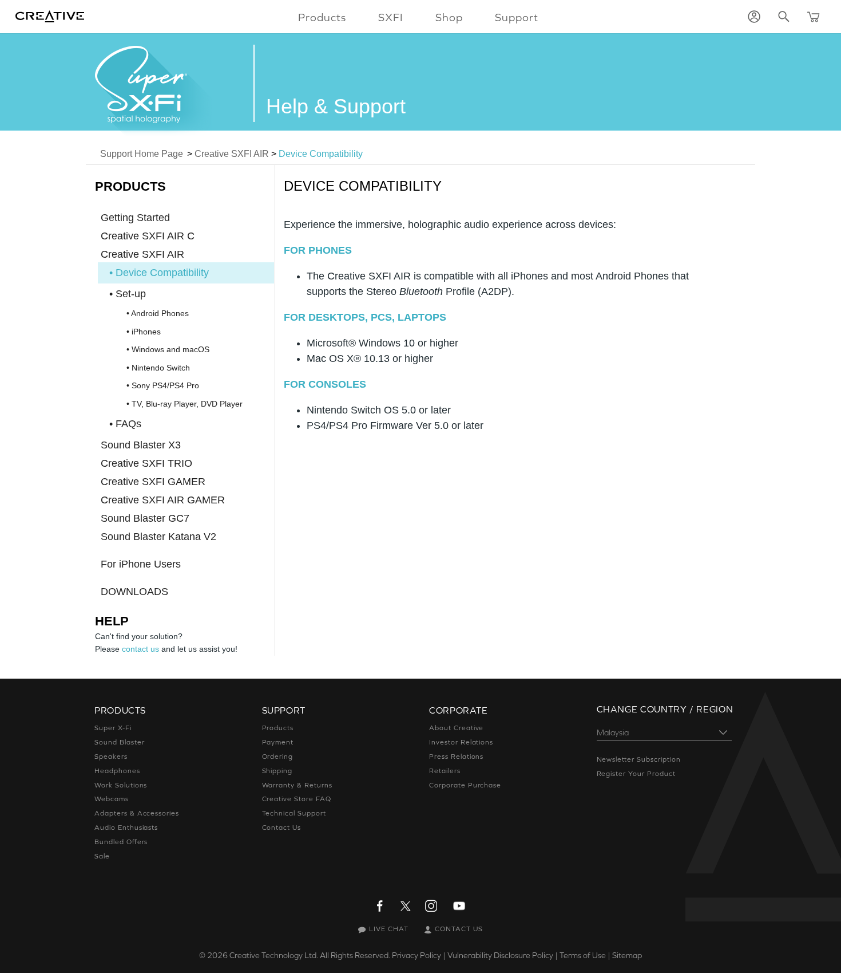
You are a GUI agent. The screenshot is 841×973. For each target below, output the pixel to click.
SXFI (390, 17)
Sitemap (627, 955)
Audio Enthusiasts (126, 828)
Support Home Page (141, 154)
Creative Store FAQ (296, 799)
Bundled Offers (121, 842)
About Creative (456, 728)
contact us (140, 648)
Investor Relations (461, 742)
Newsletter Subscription (639, 759)
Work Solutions (120, 785)
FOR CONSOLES (325, 384)
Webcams (111, 799)
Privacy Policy (416, 955)
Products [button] (322, 17)
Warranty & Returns (297, 785)
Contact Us (282, 828)
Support (516, 17)
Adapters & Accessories (136, 813)
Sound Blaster (119, 742)
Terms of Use (583, 955)
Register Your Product (636, 774)
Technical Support (294, 813)
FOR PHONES (318, 250)
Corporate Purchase (465, 785)
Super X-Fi (113, 728)
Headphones (117, 771)
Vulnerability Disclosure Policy (500, 955)
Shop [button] (449, 17)
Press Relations (456, 757)
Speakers (111, 757)
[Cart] (813, 16)
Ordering (277, 757)
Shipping (277, 771)
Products (278, 728)
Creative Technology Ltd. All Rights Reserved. (309, 955)
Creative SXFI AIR (232, 154)
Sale (102, 856)
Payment (278, 742)
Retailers (445, 771)
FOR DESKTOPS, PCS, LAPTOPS (365, 317)
